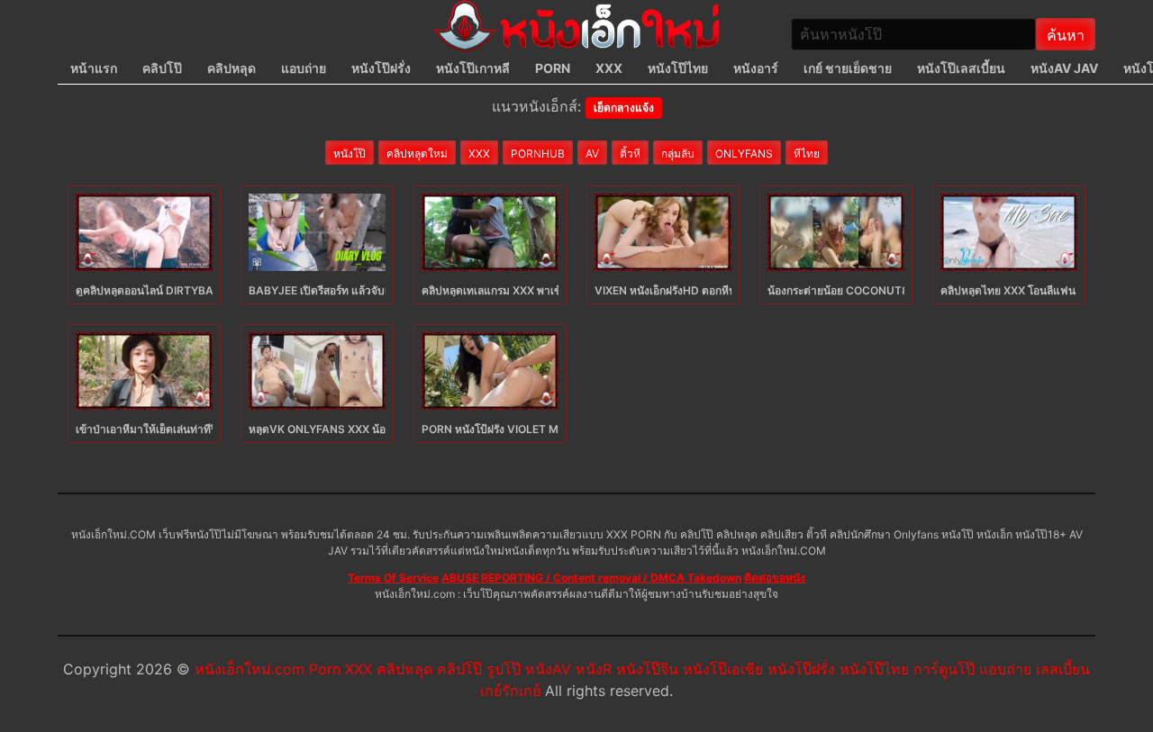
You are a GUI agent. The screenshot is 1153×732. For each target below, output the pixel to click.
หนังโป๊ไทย (678, 68)
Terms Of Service (393, 577)
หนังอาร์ (755, 68)
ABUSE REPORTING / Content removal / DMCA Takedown (591, 577)
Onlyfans (744, 153)
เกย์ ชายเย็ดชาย (847, 68)
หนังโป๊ (349, 153)
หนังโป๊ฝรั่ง (381, 68)
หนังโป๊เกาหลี (473, 68)
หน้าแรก (93, 68)
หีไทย (807, 153)
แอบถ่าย (303, 68)
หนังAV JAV (1064, 68)
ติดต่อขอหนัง (774, 577)
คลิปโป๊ (162, 68)
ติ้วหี (630, 153)
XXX (608, 68)
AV (592, 153)
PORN (552, 68)
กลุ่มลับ (678, 153)
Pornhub (538, 153)
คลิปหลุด (231, 68)
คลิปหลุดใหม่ (417, 153)
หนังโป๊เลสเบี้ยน (961, 68)
